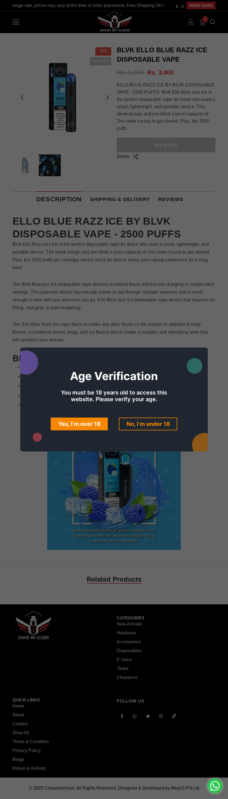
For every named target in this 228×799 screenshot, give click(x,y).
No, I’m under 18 (148, 424)
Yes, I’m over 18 (79, 424)
